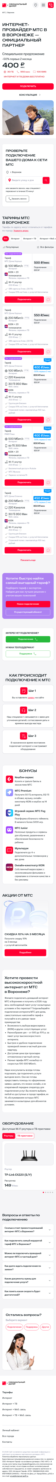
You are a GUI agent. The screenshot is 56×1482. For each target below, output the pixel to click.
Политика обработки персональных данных (19, 1457)
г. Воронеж (15, 172)
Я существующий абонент (28, 612)
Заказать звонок (19, 199)
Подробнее (25, 952)
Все (5, 238)
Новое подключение (28, 604)
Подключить (28, 86)
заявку (31, 697)
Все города (8, 1436)
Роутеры (8, 1135)
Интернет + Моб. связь (14, 1409)
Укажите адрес (21, 230)
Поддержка (25, 653)
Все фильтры (47, 247)
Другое (45, 1327)
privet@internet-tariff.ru (19, 1476)
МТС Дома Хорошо (13, 261)
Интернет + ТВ (29, 238)
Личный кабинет (10, 1430)
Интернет (15, 238)
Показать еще (28, 560)
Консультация (28, 95)
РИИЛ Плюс (10, 434)
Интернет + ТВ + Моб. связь (16, 1415)
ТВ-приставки (24, 1135)
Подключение (25, 639)
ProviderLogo (14, 5)
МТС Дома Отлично (13, 366)
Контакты (7, 1442)
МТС (4, 13)
